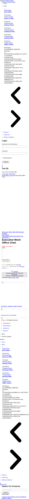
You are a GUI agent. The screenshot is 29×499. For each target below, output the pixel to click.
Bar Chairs (8, 12)
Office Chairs (8, 44)
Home (3, 175)
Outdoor (12, 497)
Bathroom (4, 498)
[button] (15, 95)
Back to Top (3, 484)
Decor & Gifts (9, 18)
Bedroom (24, 497)
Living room (18, 497)
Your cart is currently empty (9, 172)
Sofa (8, 497)
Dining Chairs (9, 25)
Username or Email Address (9, 144)
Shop (17, 277)
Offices (9, 498)
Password (4, 151)
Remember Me (7, 158)
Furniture (4, 497)
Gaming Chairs (9, 31)
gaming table (8, 38)
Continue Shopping (8, 174)
